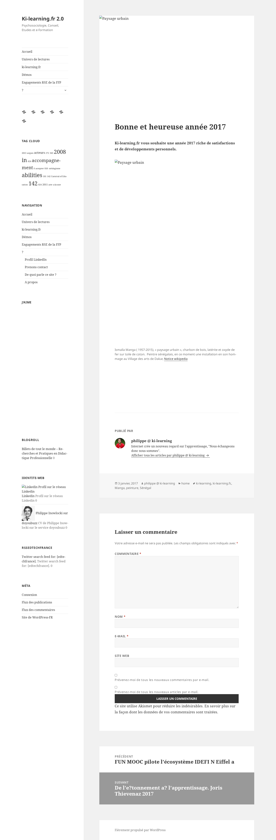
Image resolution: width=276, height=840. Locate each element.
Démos (27, 75)
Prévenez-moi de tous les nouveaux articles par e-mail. (156, 692)
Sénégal (145, 488)
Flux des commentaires (38, 610)
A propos (31, 282)
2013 (24, 153)
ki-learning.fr (31, 67)
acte (50, 184)
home (185, 483)
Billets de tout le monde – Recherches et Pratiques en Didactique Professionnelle (44, 453)
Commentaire (128, 554)
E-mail (121, 636)
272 (47, 153)
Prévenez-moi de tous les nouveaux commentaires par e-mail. (162, 680)
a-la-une (57, 184)
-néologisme (54, 168)
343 (51, 153)
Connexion (29, 595)
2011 (45, 184)
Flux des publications (37, 602)
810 (46, 168)
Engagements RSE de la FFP (41, 82)
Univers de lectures (36, 59)
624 (29, 161)
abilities (32, 175)
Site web (122, 656)
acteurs (39, 153)
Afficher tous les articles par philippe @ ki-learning (168, 455)
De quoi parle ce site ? (40, 275)
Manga (120, 488)
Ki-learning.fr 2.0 (43, 18)
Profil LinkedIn (36, 259)
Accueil (27, 52)
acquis (30, 153)
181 (44, 176)
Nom (120, 617)
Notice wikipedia (176, 359)
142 (33, 183)
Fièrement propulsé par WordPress (140, 830)
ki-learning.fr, (222, 483)
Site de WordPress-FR (37, 617)
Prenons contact (36, 267)
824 (40, 184)
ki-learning (203, 483)
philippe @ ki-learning (159, 483)
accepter (39, 168)
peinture (132, 488)
